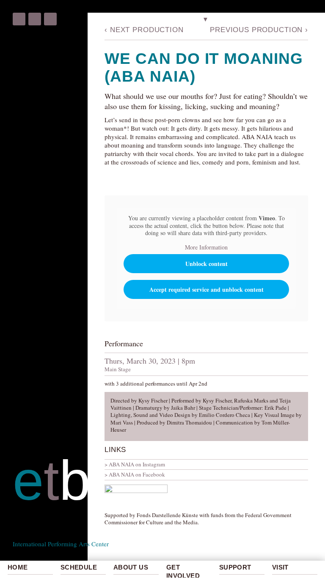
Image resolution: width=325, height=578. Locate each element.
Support (235, 567)
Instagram (34, 19)
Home (18, 567)
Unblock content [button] (206, 263)
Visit (280, 567)
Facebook (19, 19)
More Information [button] (206, 247)
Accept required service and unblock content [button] (206, 289)
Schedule (79, 567)
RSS (50, 19)
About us (130, 567)
